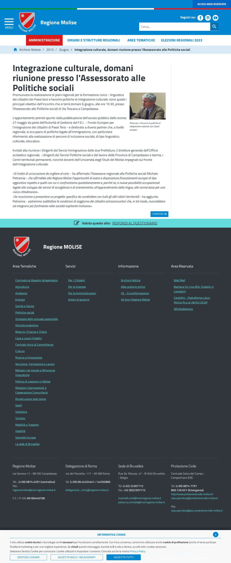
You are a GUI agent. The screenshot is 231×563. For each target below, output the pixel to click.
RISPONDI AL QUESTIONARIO (134, 223)
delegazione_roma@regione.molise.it (87, 490)
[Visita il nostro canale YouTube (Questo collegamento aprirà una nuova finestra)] (215, 18)
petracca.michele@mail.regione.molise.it (141, 502)
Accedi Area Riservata (211, 4)
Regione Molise (58, 22)
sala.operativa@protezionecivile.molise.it (194, 498)
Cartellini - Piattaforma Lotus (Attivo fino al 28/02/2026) (192, 300)
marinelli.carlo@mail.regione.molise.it (139, 498)
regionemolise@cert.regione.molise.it (34, 490)
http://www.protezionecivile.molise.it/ (192, 494)
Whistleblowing (183, 309)
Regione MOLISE (62, 247)
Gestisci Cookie (28, 557)
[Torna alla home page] (15, 49)
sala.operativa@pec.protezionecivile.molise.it (197, 510)
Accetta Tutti (123, 557)
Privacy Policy (137, 551)
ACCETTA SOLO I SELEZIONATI (76, 557)
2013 (50, 49)
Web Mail (179, 280)
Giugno (64, 49)
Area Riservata (182, 266)
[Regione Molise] (27, 22)
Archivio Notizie (30, 49)
